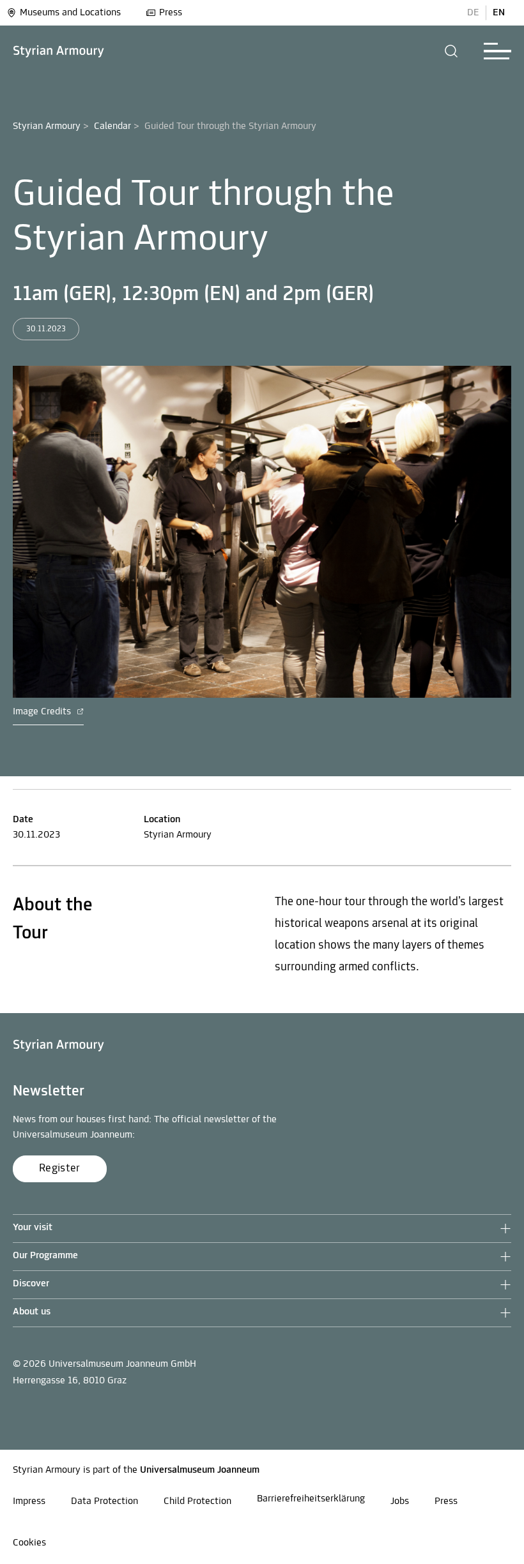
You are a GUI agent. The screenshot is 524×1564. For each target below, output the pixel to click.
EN (499, 13)
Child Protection (197, 1501)
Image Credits (43, 712)
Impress (29, 1501)
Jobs (399, 1501)
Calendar (112, 126)
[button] (451, 51)
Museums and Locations (70, 13)
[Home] (59, 51)
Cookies (29, 1543)
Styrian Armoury (47, 126)
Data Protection (104, 1501)
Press (170, 13)
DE (473, 13)
